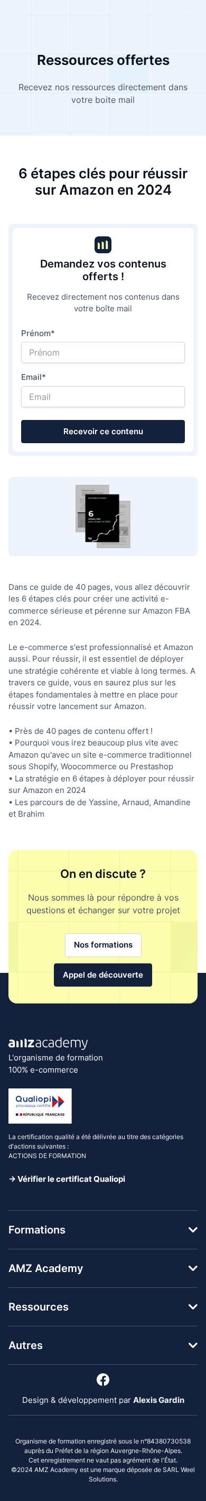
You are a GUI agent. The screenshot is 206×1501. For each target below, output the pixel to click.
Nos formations (103, 945)
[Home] (48, 1043)
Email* (33, 377)
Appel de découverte (103, 975)
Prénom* (38, 333)
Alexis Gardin (158, 1400)
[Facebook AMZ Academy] (103, 1379)
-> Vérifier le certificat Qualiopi (66, 1179)
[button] (103, 1230)
